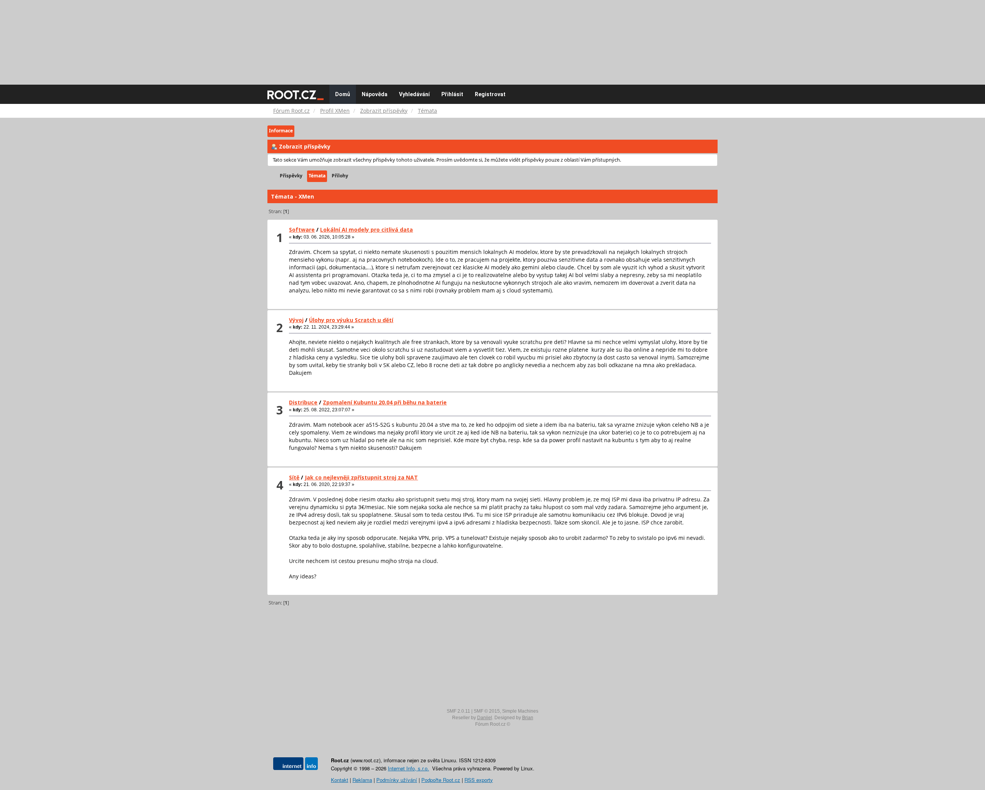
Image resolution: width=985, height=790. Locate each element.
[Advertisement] (492, 38)
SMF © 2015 (487, 711)
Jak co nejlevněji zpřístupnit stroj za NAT (361, 477)
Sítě (294, 477)
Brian (527, 717)
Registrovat (490, 94)
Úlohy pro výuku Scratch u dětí (351, 320)
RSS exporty (478, 779)
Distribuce (303, 402)
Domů (342, 94)
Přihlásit (452, 94)
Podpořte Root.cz (440, 779)
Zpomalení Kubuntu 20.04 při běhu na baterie (385, 402)
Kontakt (339, 779)
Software (302, 229)
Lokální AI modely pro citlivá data (366, 229)
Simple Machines (520, 711)
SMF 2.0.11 (458, 711)
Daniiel (484, 717)
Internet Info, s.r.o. (408, 768)
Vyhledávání (414, 94)
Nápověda (374, 94)
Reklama (362, 779)
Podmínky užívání (396, 779)
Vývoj (296, 320)
